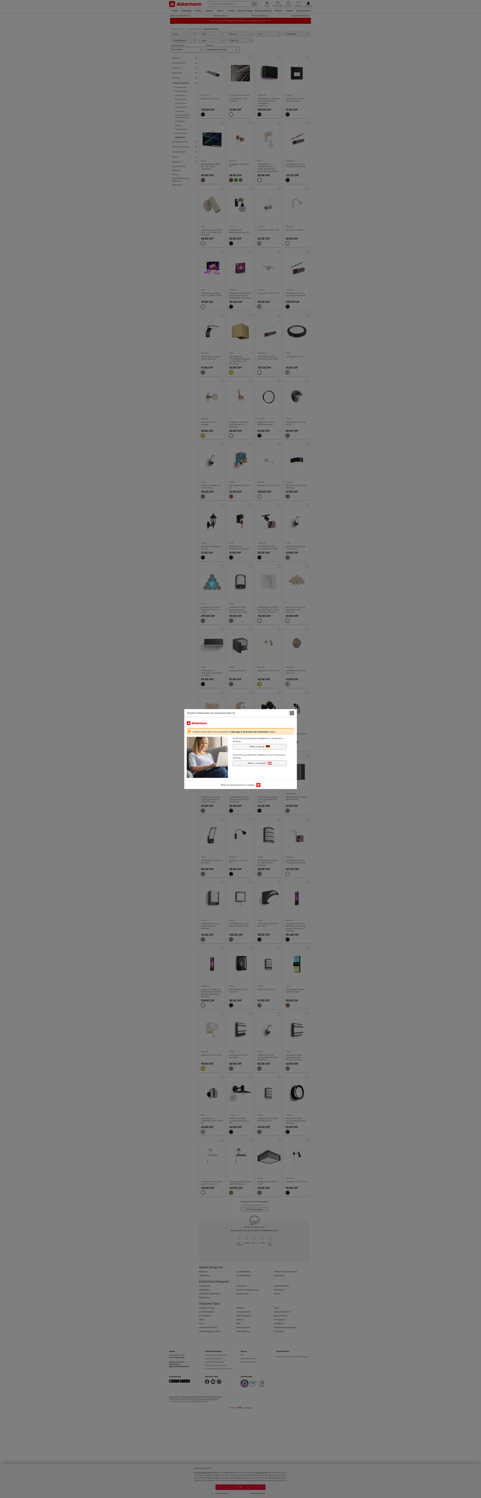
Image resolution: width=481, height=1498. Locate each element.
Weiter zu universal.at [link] (257, 763)
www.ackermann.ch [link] (238, 785)
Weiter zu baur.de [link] (257, 747)
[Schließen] (292, 713)
